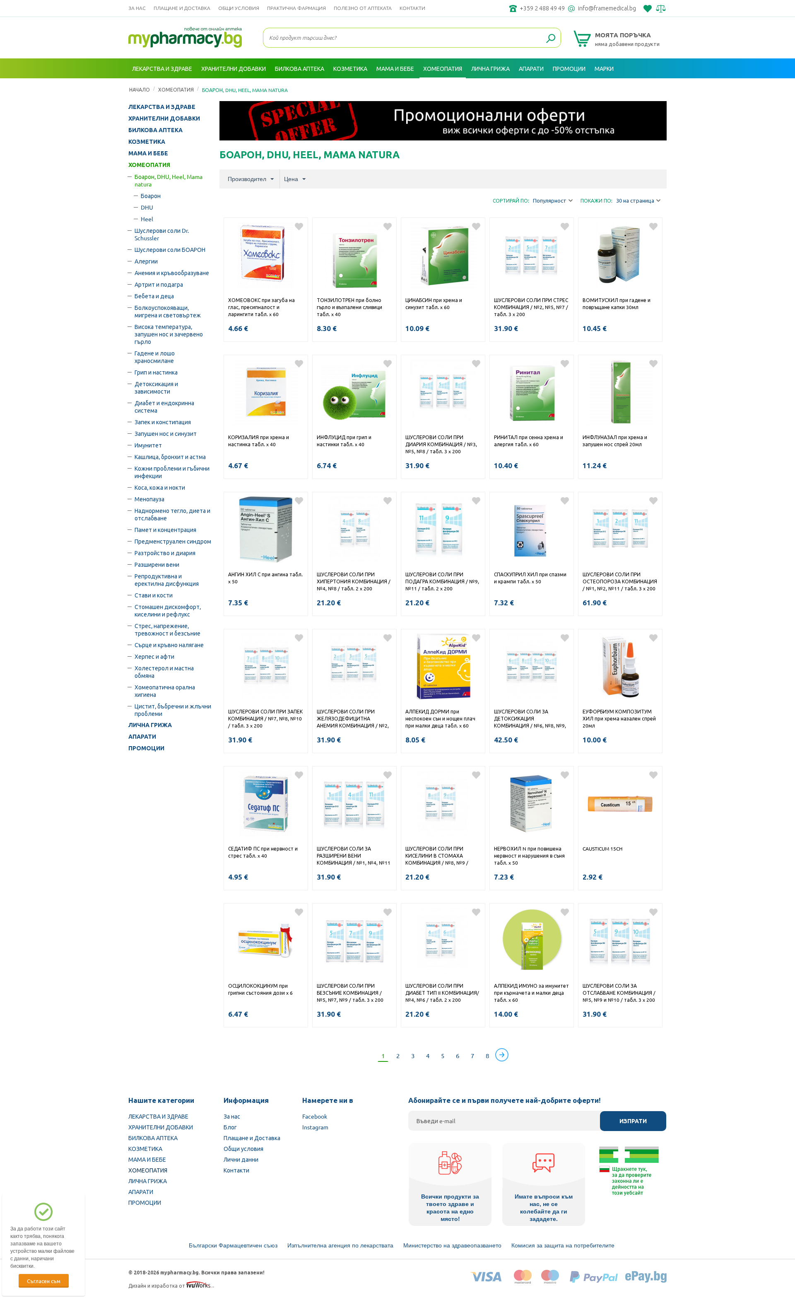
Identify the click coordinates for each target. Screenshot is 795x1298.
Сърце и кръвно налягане (169, 644)
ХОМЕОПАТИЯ (149, 165)
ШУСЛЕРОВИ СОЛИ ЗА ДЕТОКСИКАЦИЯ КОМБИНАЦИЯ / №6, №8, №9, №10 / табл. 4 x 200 (530, 719)
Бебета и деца (154, 296)
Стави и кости (154, 595)
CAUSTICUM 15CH (602, 848)
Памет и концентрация (165, 529)
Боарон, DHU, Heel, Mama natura (168, 180)
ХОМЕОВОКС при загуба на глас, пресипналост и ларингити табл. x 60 (261, 307)
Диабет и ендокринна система (164, 406)
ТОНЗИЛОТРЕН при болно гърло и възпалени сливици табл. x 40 (349, 307)
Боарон (151, 195)
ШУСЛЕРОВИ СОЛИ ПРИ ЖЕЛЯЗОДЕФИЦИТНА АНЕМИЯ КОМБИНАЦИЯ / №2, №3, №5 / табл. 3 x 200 (353, 719)
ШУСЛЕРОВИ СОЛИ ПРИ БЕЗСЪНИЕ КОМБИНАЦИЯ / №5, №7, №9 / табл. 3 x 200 (350, 992)
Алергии (146, 261)
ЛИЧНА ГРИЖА (150, 725)
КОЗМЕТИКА (146, 141)
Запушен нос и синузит (166, 433)
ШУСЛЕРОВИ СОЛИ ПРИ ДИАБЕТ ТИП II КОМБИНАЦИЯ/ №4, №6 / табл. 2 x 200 (442, 992)
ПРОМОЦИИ (146, 748)
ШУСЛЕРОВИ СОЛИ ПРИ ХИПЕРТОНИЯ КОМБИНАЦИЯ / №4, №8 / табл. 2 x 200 (353, 581)
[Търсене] (550, 39)
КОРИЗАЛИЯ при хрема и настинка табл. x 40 (258, 440)
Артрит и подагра (159, 284)
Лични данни (241, 1159)
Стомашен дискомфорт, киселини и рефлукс (168, 610)
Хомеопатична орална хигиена (165, 690)
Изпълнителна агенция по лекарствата (340, 1245)
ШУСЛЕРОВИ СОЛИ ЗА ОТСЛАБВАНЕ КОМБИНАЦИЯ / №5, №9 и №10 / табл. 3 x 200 (619, 992)
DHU (147, 207)
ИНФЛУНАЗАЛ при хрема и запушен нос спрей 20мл (615, 440)
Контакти (412, 8)
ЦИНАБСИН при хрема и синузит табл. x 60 (433, 303)
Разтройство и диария (165, 552)
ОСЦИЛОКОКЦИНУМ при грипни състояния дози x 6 (260, 989)
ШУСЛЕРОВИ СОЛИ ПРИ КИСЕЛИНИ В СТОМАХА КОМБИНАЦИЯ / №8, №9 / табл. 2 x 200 (436, 856)
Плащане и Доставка (182, 8)
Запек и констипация (163, 421)
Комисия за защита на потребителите (562, 1245)
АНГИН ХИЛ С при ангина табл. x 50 (265, 578)
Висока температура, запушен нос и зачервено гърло (169, 334)
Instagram (315, 1127)
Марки (604, 68)
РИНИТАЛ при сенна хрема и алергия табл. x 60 (528, 440)
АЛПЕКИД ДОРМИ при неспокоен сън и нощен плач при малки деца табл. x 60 (440, 718)
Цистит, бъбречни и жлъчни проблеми (173, 709)
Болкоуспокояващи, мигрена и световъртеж (168, 311)
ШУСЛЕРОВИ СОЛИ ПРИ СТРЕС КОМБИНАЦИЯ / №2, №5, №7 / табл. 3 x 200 (531, 307)
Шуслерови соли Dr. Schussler (162, 234)
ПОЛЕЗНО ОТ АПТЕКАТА (363, 8)
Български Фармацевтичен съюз (233, 1245)
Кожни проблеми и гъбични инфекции (172, 471)
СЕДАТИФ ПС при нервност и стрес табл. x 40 (263, 852)
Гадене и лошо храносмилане (155, 356)
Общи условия (238, 8)
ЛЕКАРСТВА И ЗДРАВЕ (161, 107)
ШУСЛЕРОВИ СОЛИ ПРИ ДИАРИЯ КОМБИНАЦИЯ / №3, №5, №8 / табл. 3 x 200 (441, 444)
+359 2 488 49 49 (542, 8)
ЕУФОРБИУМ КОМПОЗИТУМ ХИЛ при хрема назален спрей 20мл (619, 718)
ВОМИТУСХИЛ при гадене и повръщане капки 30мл (616, 303)
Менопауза (149, 499)
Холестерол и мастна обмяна (164, 671)
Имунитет (148, 445)
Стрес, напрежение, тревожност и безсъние (167, 629)
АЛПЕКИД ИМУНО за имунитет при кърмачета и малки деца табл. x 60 (531, 992)
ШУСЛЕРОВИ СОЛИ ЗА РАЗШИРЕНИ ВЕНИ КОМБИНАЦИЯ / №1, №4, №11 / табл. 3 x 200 (353, 856)
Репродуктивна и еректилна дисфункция (167, 579)
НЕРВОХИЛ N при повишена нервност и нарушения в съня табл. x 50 (529, 855)
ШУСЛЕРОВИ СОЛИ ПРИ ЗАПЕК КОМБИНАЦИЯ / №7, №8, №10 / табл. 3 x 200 (265, 718)
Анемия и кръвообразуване (172, 272)
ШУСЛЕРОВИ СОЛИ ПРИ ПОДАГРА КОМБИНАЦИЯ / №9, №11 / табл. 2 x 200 (442, 581)
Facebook (314, 1116)
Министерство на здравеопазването (452, 1245)
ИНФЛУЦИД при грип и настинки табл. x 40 (344, 440)
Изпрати (633, 1121)
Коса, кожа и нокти (160, 487)
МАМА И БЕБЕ (148, 153)
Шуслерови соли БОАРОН (170, 249)
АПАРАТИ (142, 736)
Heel (147, 218)
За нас (137, 8)
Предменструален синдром (173, 541)
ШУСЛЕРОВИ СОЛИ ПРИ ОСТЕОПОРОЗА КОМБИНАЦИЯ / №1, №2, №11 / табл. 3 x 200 (620, 581)
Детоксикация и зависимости (156, 387)
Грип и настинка (156, 372)
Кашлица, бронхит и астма (170, 456)
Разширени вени (157, 564)
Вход (657, 88)
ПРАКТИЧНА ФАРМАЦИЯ (296, 8)
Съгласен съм (43, 1280)
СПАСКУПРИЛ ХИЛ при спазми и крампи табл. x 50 (530, 578)
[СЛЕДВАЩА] (501, 1054)
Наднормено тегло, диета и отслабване (172, 514)
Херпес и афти (154, 656)
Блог (230, 1127)
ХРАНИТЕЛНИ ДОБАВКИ (164, 118)
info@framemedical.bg (607, 8)
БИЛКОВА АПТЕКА (155, 130)
